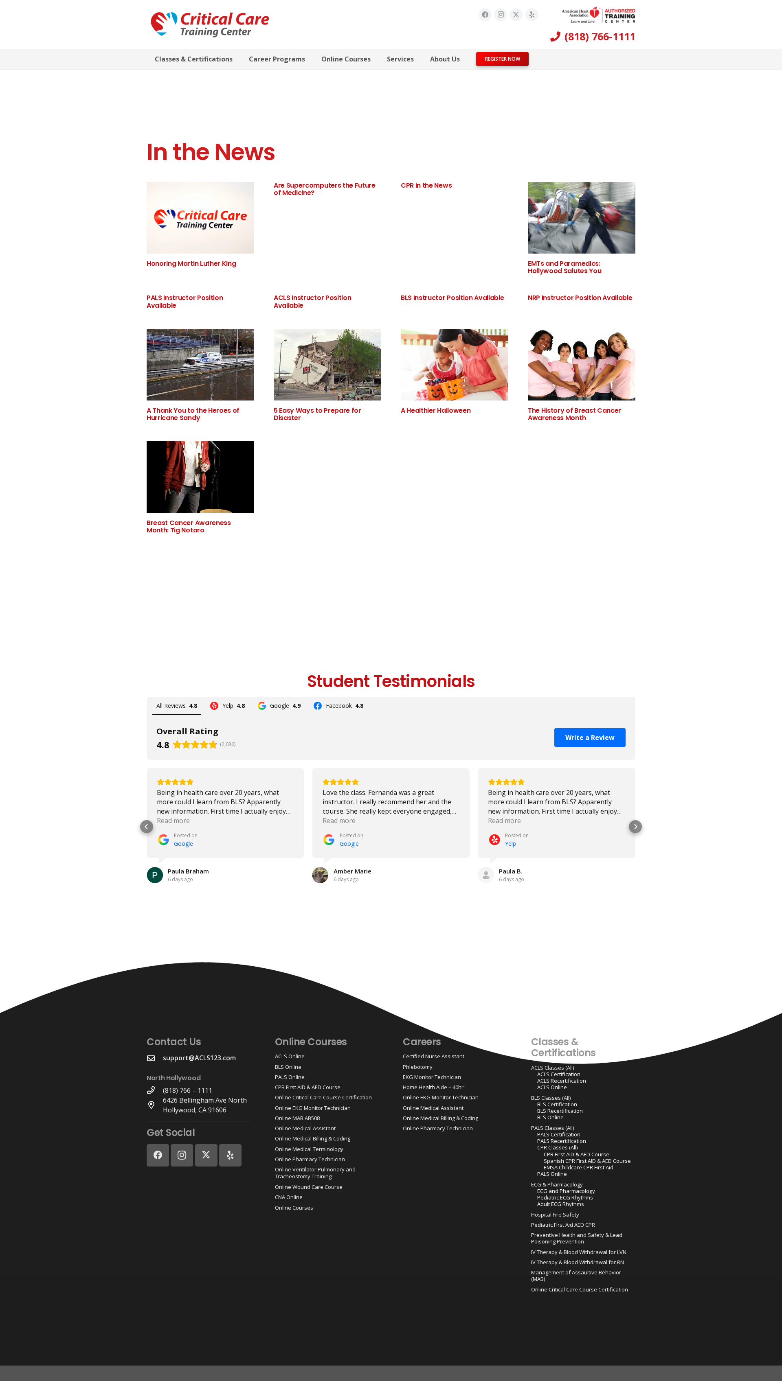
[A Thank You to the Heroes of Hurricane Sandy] (200, 365)
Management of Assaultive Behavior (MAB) (576, 1276)
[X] (516, 14)
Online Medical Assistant (305, 1128)
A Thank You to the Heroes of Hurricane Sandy (193, 414)
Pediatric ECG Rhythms (565, 1197)
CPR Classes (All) (557, 1147)
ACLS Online (290, 1056)
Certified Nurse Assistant (433, 1056)
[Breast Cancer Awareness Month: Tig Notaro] (200, 477)
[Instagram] (500, 14)
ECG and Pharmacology (566, 1191)
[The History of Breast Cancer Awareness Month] (581, 365)
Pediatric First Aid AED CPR (563, 1224)
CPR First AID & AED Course (307, 1087)
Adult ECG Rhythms (560, 1204)
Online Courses (294, 1207)
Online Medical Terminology (309, 1149)
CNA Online (289, 1197)
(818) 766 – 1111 (187, 1090)
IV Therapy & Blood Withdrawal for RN (577, 1262)
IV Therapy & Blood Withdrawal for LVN (578, 1252)
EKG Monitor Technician (432, 1077)
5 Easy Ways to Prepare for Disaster (317, 414)
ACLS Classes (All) (552, 1067)
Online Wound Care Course (309, 1187)
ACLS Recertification (561, 1080)
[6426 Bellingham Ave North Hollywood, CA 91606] (155, 1105)
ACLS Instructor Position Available (312, 301)
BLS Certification (557, 1104)
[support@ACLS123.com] (155, 1058)
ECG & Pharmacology (557, 1184)
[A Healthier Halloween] (454, 365)
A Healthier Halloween (435, 410)
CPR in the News (426, 185)
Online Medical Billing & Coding (312, 1138)
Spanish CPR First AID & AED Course (587, 1160)
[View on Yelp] (486, 875)
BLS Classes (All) (551, 1097)
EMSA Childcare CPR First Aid (578, 1167)
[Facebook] (485, 14)
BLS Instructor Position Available (452, 297)
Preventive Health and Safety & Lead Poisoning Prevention (576, 1238)
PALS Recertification (561, 1141)
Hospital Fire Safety (555, 1214)
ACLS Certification (558, 1074)
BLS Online (288, 1066)
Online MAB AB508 (297, 1118)
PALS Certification (558, 1134)
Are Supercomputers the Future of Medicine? (325, 189)
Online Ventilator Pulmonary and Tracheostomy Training (315, 1173)
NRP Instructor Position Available (580, 297)
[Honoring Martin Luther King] (200, 218)
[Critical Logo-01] (210, 24)
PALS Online (290, 1077)
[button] (238, 59)
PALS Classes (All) (552, 1128)
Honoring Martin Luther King (191, 263)
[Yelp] (531, 14)
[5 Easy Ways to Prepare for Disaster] (327, 365)
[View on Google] (155, 875)
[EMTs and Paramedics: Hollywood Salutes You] (581, 218)
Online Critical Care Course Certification (323, 1097)
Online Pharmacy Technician (310, 1159)
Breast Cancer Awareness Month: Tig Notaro (189, 526)
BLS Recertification (560, 1110)
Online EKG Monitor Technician (313, 1108)
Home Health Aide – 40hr (433, 1087)
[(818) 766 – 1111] (155, 1090)
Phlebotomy (418, 1066)
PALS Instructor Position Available (185, 301)
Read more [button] (173, 820)
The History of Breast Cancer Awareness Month (574, 414)
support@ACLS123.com (199, 1057)
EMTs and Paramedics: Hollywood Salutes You (564, 267)
